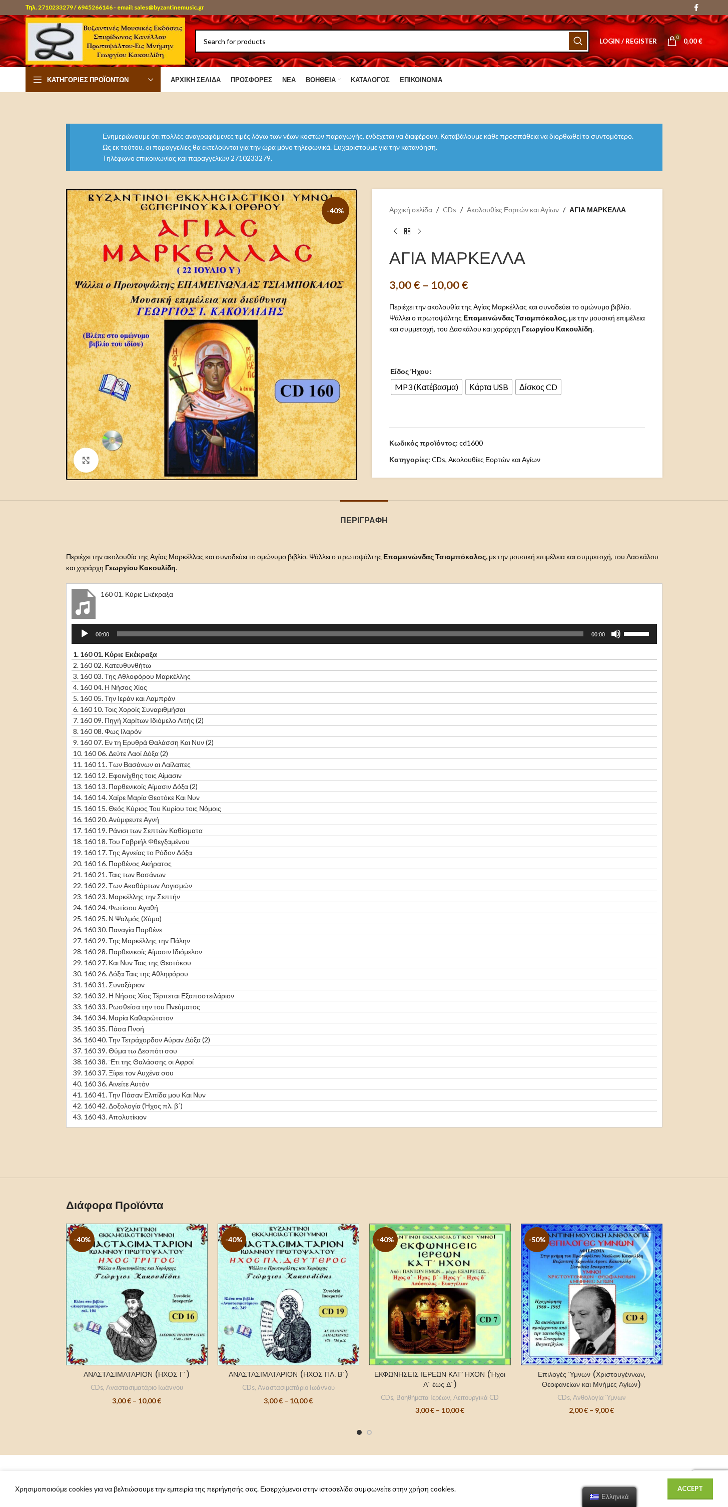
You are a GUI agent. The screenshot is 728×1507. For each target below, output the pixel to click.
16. (116, 819)
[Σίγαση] (616, 639)
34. (123, 1017)
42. (128, 1105)
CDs (449, 209)
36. (141, 1039)
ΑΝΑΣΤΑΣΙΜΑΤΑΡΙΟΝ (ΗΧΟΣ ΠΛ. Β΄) (288, 1374)
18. (131, 841)
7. (138, 720)
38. (133, 1061)
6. (129, 709)
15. (147, 808)
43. (110, 1116)
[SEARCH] (578, 41)
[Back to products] (407, 232)
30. (130, 973)
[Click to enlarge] (86, 460)
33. (136, 1006)
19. (132, 852)
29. (132, 962)
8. (107, 731)
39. (123, 1072)
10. (120, 753)
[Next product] (419, 232)
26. (117, 929)
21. (119, 874)
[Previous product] (395, 232)
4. (110, 687)
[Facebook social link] (696, 8)
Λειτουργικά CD (476, 1397)
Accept (690, 1488)
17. (138, 830)
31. (109, 984)
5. (124, 698)
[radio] (426, 387)
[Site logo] (105, 40)
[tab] (364, 515)
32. (153, 995)
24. (115, 907)
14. (136, 797)
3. (132, 676)
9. (143, 742)
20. (122, 863)
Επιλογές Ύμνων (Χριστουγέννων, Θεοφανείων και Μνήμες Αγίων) (591, 1379)
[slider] (638, 633)
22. (132, 885)
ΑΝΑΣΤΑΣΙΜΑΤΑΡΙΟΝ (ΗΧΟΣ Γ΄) (137, 1374)
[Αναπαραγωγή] (85, 639)
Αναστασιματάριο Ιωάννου (144, 1387)
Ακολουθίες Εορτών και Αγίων (513, 209)
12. (127, 775)
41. (139, 1094)
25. (117, 918)
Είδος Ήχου (409, 371)
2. (112, 665)
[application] (364, 634)
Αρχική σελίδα (410, 209)
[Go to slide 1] (359, 1432)
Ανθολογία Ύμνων (599, 1397)
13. (135, 786)
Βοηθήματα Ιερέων (423, 1397)
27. (131, 940)
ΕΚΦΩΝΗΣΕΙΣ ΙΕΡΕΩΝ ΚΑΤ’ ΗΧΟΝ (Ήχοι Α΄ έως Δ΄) (439, 1379)
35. (108, 1028)
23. (126, 896)
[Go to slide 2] (369, 1432)
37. (125, 1050)
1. (115, 654)
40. (111, 1083)
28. (137, 951)
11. (132, 764)
